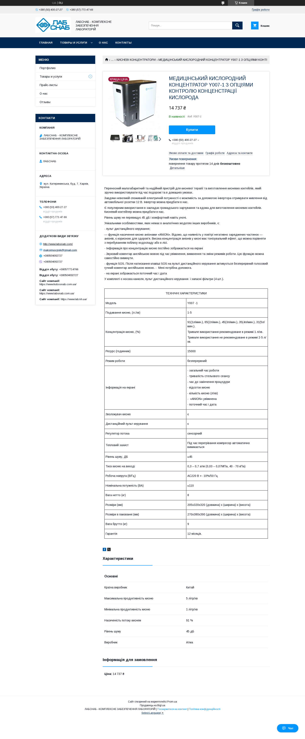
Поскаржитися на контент (172, 709)
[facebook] (104, 550)
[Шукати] (237, 25)
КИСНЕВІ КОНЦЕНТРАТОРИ (136, 59)
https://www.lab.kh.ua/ (74, 299)
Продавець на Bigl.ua (152, 705)
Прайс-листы (48, 85)
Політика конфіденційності (204, 709)
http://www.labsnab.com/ (58, 244)
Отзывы (45, 102)
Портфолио (48, 68)
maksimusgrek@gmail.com (60, 249)
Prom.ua (172, 701)
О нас (103, 42)
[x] (109, 550)
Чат (290, 728)
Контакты (123, 42)
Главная (45, 42)
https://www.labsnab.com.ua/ (56, 293)
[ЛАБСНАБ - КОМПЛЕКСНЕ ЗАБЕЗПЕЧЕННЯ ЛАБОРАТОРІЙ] (53, 32)
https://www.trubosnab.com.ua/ (58, 284)
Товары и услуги (73, 42)
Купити (192, 129)
